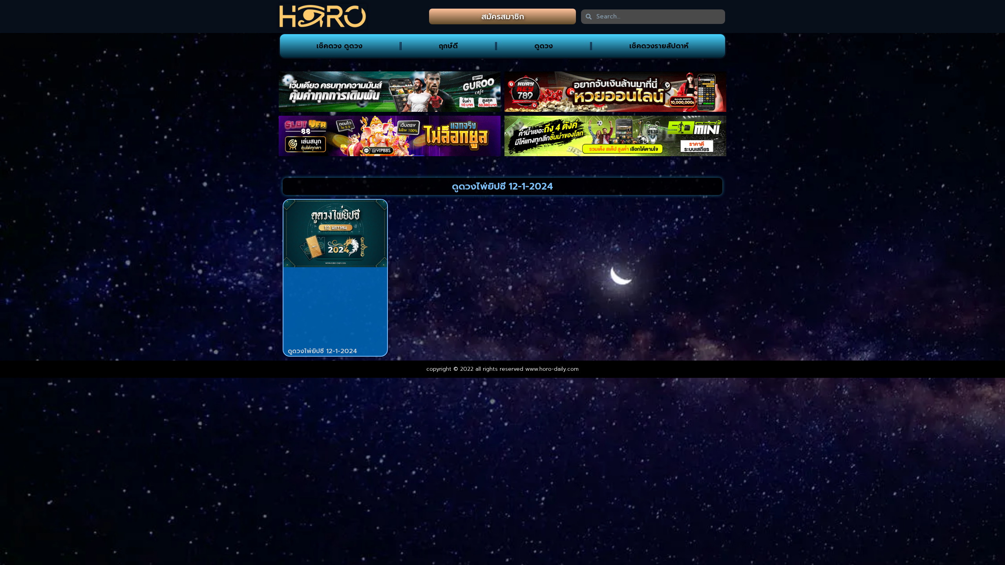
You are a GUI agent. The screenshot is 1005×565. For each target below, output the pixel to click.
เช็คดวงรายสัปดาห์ (659, 45)
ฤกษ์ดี (448, 45)
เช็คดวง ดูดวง (339, 45)
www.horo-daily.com (552, 369)
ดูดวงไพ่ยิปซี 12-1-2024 (322, 351)
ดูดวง (543, 45)
